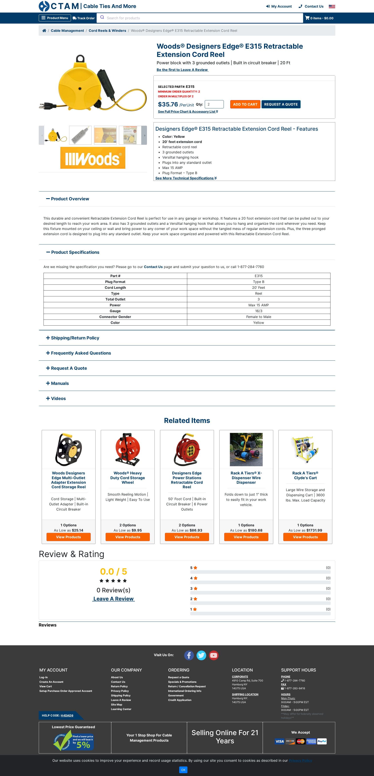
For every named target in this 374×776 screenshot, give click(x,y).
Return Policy (119, 686)
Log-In (43, 677)
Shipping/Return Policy (74, 338)
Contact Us (153, 267)
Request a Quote (281, 104)
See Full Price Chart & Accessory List (187, 111)
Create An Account (51, 681)
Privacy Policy (120, 690)
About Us (117, 677)
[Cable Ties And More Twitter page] (203, 656)
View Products (68, 537)
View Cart (45, 686)
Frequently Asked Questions (80, 353)
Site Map (116, 704)
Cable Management (67, 30)
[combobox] (200, 18)
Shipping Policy (121, 695)
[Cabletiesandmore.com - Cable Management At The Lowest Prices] (44, 6)
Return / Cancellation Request (187, 686)
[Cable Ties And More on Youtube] (214, 656)
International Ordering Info (184, 690)
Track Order (86, 18)
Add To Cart (245, 104)
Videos (58, 398)
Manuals (59, 383)
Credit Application (179, 700)
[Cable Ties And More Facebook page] (190, 656)
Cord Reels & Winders (107, 30)
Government (176, 695)
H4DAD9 (67, 715)
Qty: (199, 104)
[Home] (44, 30)
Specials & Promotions (182, 681)
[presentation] (41, 135)
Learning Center (121, 709)
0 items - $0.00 (322, 18)
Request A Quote (68, 368)
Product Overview (69, 198)
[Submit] (102, 17)
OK (183, 770)
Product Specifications (74, 252)
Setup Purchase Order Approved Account (65, 690)
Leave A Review (121, 700)
